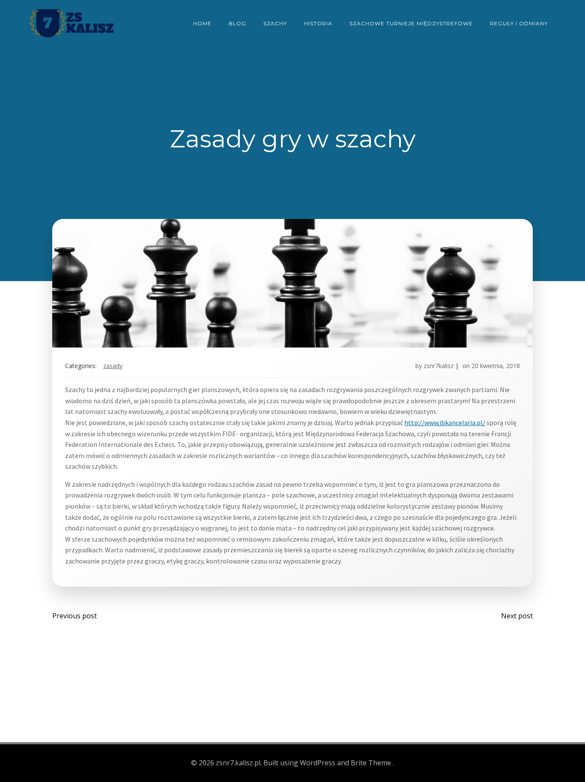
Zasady (112, 366)
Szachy (275, 23)
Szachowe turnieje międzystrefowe (411, 23)
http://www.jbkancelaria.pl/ (444, 422)
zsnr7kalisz (439, 366)
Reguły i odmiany (519, 23)
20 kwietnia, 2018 (496, 366)
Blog (237, 23)
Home (202, 23)
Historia (318, 23)
